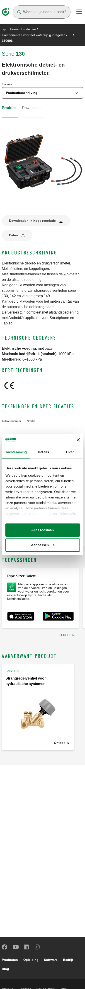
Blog (5, 969)
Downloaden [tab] (32, 108)
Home (14, 29)
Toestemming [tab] (16, 452)
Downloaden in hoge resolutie (32, 220)
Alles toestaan (42, 530)
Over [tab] (70, 452)
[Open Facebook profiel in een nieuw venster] (5, 947)
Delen (13, 235)
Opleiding (31, 960)
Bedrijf (68, 960)
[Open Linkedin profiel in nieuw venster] (26, 947)
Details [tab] (43, 452)
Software (51, 960)
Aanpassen (40, 545)
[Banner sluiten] (78, 439)
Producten (28, 29)
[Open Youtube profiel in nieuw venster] (16, 947)
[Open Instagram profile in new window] (37, 947)
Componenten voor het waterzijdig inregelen (33, 35)
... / (71, 35)
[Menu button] (79, 12)
